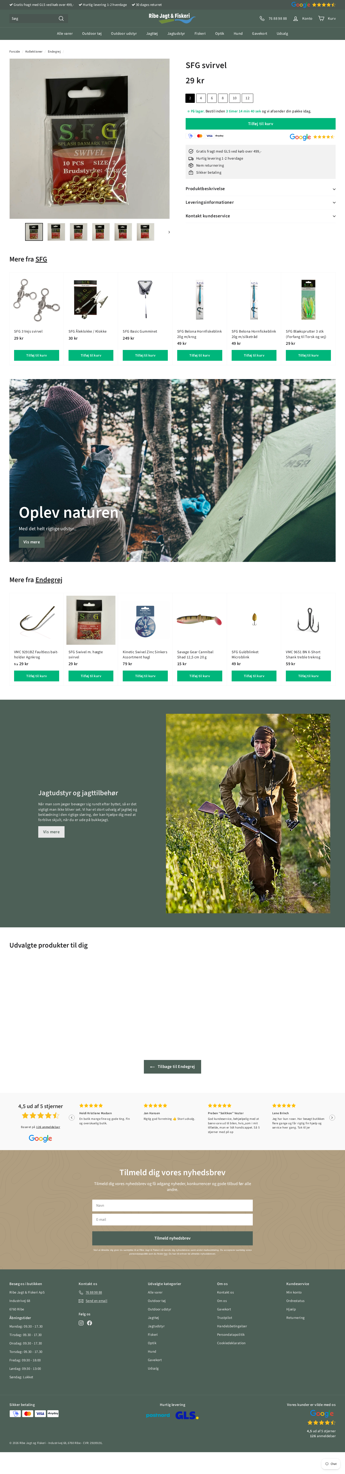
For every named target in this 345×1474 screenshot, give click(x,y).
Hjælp (291, 1309)
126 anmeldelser (48, 1127)
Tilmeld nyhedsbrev (172, 1238)
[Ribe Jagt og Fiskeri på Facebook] (89, 1322)
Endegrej (54, 51)
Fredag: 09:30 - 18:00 (25, 1360)
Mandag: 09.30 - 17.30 (25, 1326)
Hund (238, 33)
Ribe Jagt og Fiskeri (32, 1443)
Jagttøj (152, 33)
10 (235, 98)
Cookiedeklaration (231, 1343)
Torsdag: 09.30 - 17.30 (25, 1351)
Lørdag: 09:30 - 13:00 (25, 1368)
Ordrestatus (295, 1300)
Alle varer (65, 33)
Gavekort (259, 33)
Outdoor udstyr (124, 33)
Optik (219, 33)
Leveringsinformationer (210, 202)
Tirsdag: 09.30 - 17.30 (25, 1334)
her (165, 1253)
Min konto (294, 1292)
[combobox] (38, 18)
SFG (41, 259)
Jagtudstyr (176, 33)
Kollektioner (34, 51)
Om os (222, 1300)
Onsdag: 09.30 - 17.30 (25, 1343)
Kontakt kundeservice (208, 216)
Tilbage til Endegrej (176, 1067)
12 (247, 98)
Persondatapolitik (231, 1334)
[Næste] (167, 232)
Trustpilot (224, 1317)
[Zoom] (90, 139)
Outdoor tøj (92, 33)
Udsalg (282, 33)
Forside (14, 51)
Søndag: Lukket (21, 1377)
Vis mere (31, 542)
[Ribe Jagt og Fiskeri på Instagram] (81, 1322)
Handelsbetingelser (232, 1326)
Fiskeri (200, 33)
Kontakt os (225, 1292)
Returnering (295, 1317)
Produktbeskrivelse (205, 189)
